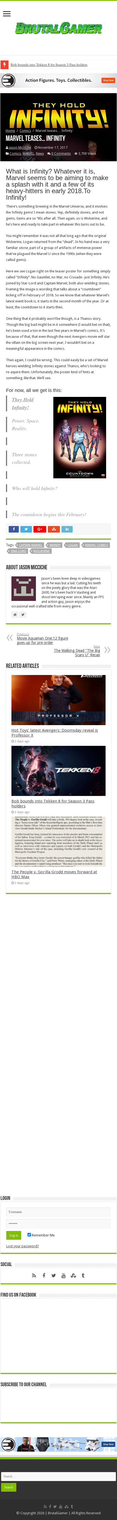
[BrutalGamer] (58, 27)
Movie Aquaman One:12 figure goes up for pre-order (42, 639)
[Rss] (34, 1275)
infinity (55, 545)
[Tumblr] (83, 1275)
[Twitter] (53, 1275)
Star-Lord (18, 551)
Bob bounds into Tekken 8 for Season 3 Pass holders (49, 65)
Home (10, 131)
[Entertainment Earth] (58, 80)
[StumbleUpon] (73, 1275)
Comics (25, 131)
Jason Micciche (20, 148)
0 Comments (61, 154)
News (40, 154)
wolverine (41, 551)
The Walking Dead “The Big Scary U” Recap (77, 651)
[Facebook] (43, 1275)
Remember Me (43, 1235)
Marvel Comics (96, 545)
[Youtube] (63, 1275)
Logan (73, 545)
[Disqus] (58, 977)
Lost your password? (22, 1246)
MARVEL (28, 154)
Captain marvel (30, 545)
